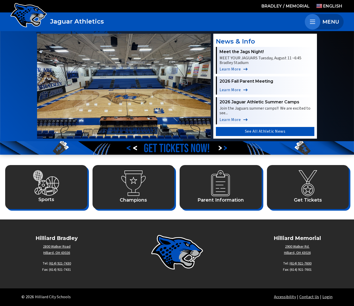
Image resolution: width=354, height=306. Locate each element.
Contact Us (309, 297)
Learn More (230, 69)
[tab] (113, 132)
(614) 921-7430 (60, 263)
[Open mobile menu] (312, 22)
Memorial (298, 6)
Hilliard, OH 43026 (56, 252)
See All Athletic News (265, 131)
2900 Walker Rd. (297, 246)
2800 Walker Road (56, 246)
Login (327, 297)
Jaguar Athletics (77, 21)
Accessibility (285, 297)
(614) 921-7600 (300, 263)
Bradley (271, 6)
